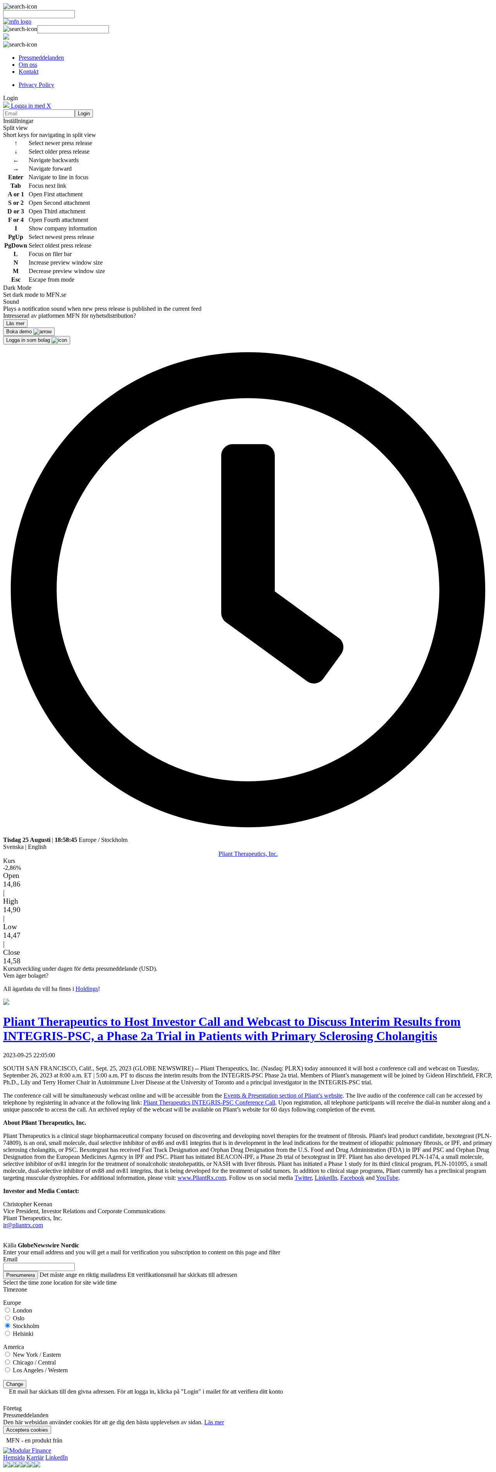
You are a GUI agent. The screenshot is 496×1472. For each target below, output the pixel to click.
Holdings (87, 988)
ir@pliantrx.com (23, 1225)
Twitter (303, 1177)
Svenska (13, 846)
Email (10, 1259)
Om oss (28, 64)
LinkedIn (326, 1177)
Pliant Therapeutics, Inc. (248, 853)
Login (84, 113)
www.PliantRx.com (201, 1177)
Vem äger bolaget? (25, 975)
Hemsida (14, 1457)
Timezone (15, 1289)
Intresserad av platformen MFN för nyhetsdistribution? (69, 315)
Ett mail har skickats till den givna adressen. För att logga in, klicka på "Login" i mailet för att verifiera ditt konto (146, 1391)
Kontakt (28, 71)
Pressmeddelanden (41, 57)
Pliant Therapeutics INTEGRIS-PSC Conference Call (209, 1102)
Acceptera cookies (27, 1430)
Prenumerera (20, 1275)
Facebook (352, 1177)
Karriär (35, 1457)
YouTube (387, 1177)
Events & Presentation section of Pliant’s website (283, 1095)
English (37, 846)
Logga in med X (30, 105)
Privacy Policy (36, 84)
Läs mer (214, 1422)
